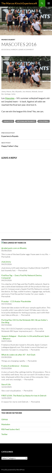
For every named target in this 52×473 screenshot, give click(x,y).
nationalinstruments (26, 121)
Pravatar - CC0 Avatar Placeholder (16, 301)
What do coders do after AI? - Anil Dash (18, 354)
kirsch (14, 49)
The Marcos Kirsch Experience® (19, 3)
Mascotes (9, 98)
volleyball (44, 121)
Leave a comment (26, 49)
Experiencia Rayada (9, 134)
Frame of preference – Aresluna (15, 366)
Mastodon (5, 424)
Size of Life (6, 384)
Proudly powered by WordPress (13, 470)
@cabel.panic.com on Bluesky (14, 248)
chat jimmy (6, 262)
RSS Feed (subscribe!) (10, 429)
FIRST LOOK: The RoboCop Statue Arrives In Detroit (23, 395)
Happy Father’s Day (9, 144)
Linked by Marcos (16, 243)
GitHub (4, 419)
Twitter (4, 434)
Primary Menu (48, 3)
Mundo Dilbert (8, 40)
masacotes (8, 121)
